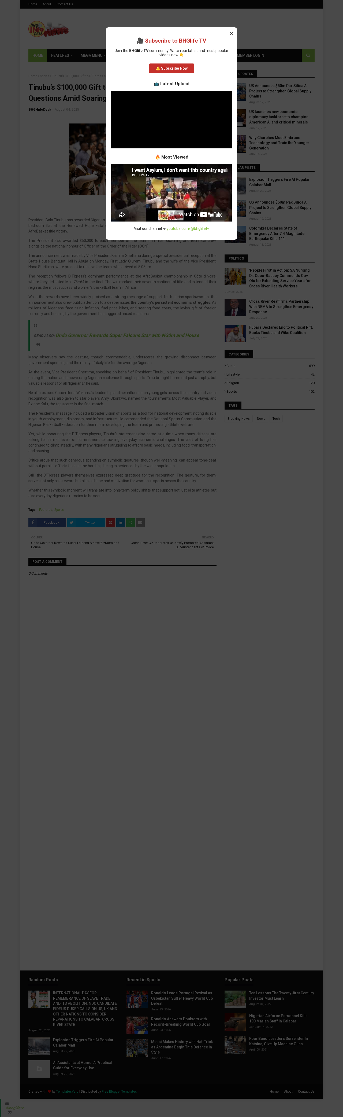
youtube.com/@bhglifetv (188, 228)
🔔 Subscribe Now (172, 68)
